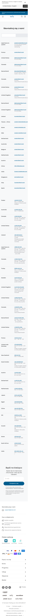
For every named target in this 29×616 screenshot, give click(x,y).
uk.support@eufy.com (19, 95)
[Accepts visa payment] (8, 551)
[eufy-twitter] (9, 587)
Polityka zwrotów (14, 608)
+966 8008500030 (18, 361)
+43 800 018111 (17, 372)
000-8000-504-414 (18, 451)
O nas (8, 606)
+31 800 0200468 (18, 388)
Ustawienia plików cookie (14, 613)
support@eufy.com (19, 52)
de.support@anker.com (20, 71)
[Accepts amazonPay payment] (19, 551)
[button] (25, 2)
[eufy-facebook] (6, 587)
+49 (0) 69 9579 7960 (19, 317)
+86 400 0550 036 (18, 408)
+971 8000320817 (18, 344)
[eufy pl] (12, 16)
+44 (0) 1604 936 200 (19, 287)
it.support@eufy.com (19, 182)
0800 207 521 (17, 355)
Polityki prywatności (18, 488)
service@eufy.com (18, 177)
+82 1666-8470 (17, 436)
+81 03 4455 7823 (18, 395)
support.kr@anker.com (19, 127)
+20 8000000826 (18, 401)
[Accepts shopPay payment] (15, 554)
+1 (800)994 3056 (18, 307)
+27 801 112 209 (17, 443)
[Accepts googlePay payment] (11, 554)
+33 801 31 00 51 (18, 337)
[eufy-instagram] (3, 587)
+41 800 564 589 (18, 380)
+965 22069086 (17, 425)
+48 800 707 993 (18, 200)
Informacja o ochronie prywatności (14, 610)
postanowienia (9, 488)
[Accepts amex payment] (23, 551)
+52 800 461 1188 (18, 415)
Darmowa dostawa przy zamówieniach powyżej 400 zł (13, 13)
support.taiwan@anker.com (21, 121)
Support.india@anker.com (20, 171)
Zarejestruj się (14, 483)
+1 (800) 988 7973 (18, 259)
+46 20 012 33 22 (18, 277)
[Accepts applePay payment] (4, 554)
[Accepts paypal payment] (11, 551)
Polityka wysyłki (16, 606)
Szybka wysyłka (9, 520)
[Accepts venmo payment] (19, 554)
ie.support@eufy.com (19, 116)
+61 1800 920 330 (18, 209)
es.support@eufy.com (19, 188)
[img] (4, 551)
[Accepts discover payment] (8, 554)
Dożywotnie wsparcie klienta (13, 530)
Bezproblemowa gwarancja (12, 527)
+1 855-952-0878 (18, 216)
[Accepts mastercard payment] (15, 551)
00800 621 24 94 (18, 268)
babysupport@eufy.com (20, 57)
